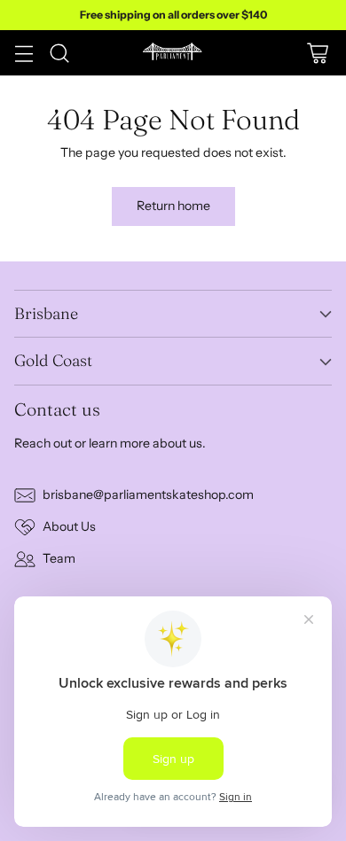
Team (59, 558)
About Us (69, 526)
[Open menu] (23, 53)
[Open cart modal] (317, 53)
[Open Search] (59, 53)
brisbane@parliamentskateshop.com (148, 494)
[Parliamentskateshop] (173, 52)
